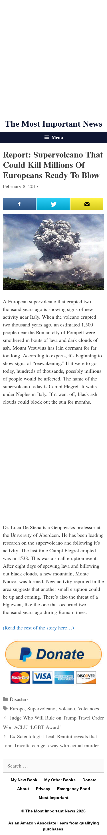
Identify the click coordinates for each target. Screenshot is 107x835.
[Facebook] (19, 204)
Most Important (53, 797)
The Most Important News (53, 123)
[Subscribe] (86, 204)
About (23, 788)
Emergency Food (73, 788)
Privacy (43, 788)
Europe (17, 708)
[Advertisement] (53, 59)
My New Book (24, 780)
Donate (89, 780)
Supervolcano (41, 708)
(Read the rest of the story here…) (38, 627)
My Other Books (60, 780)
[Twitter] (53, 204)
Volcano (66, 708)
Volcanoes (88, 708)
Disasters (19, 698)
